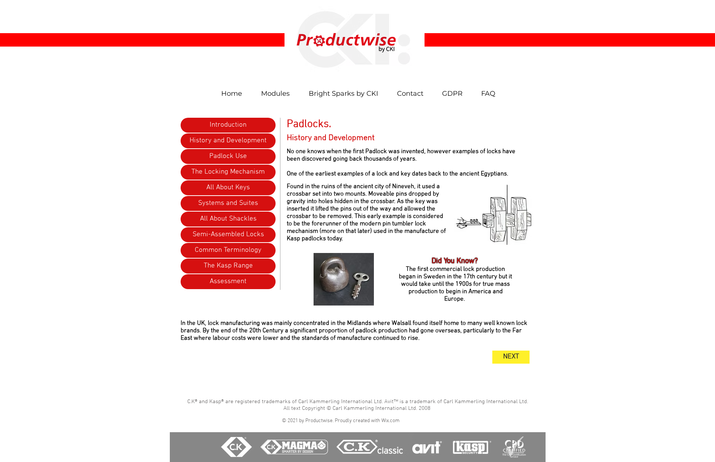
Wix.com (390, 421)
